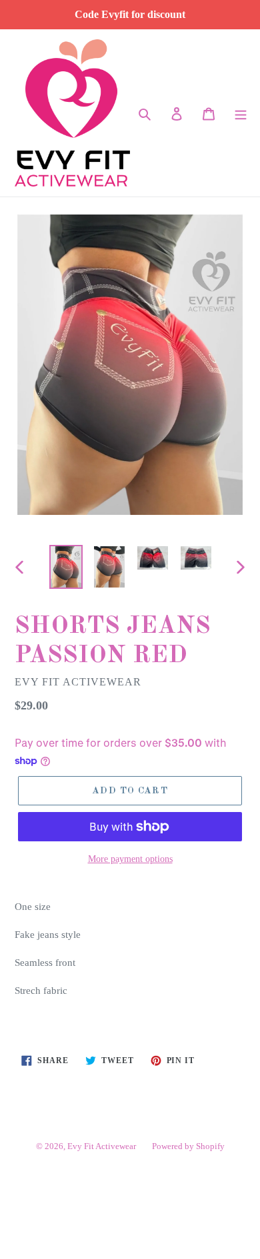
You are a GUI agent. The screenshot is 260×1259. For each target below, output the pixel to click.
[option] (66, 567)
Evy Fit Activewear (101, 1146)
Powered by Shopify (188, 1146)
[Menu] (240, 113)
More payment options (130, 859)
